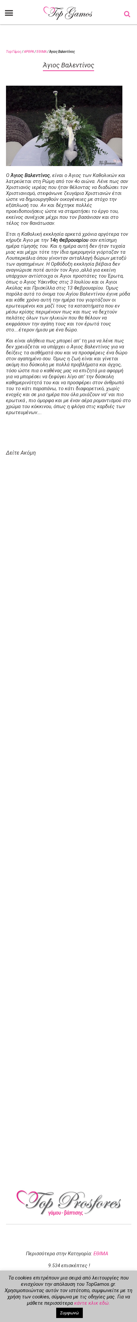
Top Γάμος (13, 51)
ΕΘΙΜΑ (42, 51)
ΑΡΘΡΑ (29, 51)
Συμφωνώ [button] (69, 1312)
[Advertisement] (72, 736)
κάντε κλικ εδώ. (92, 1303)
